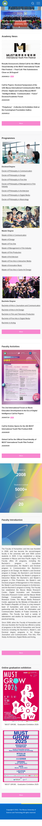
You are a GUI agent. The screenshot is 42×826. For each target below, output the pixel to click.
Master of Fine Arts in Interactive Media (16, 261)
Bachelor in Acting (9, 323)
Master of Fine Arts (9, 244)
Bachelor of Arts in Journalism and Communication (21, 305)
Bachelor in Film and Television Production (18, 314)
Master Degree (8, 231)
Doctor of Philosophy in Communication (17, 171)
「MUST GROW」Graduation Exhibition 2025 (20, 784)
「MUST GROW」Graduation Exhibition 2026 (20, 724)
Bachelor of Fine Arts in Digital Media (16, 318)
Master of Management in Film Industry (16, 248)
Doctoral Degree (8, 167)
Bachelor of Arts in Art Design (13, 310)
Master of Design (8, 239)
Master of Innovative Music (12, 265)
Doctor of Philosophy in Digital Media (16, 195)
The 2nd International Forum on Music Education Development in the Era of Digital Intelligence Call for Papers (19, 410)
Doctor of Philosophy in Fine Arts (14, 180)
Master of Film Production (11, 252)
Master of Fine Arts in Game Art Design (16, 270)
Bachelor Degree (9, 301)
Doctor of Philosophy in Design (13, 175)
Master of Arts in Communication (14, 235)
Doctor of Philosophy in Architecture (15, 191)
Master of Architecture (10, 257)
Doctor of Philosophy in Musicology (15, 199)
